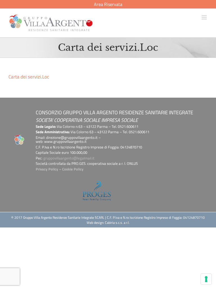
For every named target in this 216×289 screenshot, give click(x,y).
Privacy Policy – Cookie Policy (60, 169)
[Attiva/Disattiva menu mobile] (205, 17)
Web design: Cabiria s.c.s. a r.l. (108, 222)
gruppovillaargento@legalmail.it (68, 158)
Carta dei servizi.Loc (28, 76)
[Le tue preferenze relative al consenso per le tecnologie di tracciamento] (206, 279)
